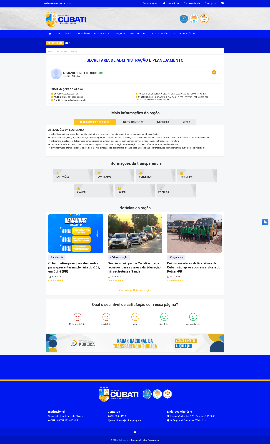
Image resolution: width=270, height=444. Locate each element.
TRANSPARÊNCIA (137, 33)
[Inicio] (50, 34)
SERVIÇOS (118, 33)
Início (50, 51)
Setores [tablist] (164, 122)
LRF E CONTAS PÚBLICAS (161, 33)
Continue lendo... (57, 280)
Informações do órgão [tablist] (96, 122)
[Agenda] (214, 72)
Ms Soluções (124, 440)
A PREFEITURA (63, 33)
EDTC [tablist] (187, 122)
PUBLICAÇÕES (186, 33)
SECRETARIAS (101, 33)
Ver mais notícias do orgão (135, 290)
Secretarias (62, 51)
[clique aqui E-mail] (135, 432)
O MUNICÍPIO (82, 33)
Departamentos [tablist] (134, 122)
